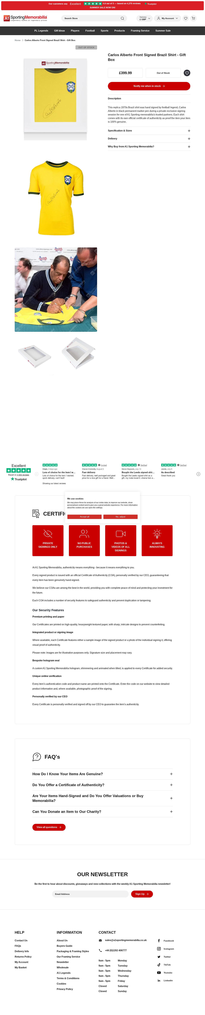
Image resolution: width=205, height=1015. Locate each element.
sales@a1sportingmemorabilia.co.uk (126, 940)
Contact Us (21, 940)
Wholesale (63, 967)
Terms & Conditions (68, 978)
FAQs (18, 946)
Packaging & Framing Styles (73, 951)
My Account (21, 962)
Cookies (61, 983)
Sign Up (140, 894)
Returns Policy (23, 956)
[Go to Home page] (25, 18)
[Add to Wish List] (187, 73)
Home (18, 40)
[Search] (122, 18)
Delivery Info (22, 951)
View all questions (47, 827)
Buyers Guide (64, 946)
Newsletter (63, 962)
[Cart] (193, 18)
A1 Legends (64, 973)
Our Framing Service (68, 956)
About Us (62, 940)
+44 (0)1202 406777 (116, 950)
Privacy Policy (65, 989)
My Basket (21, 967)
